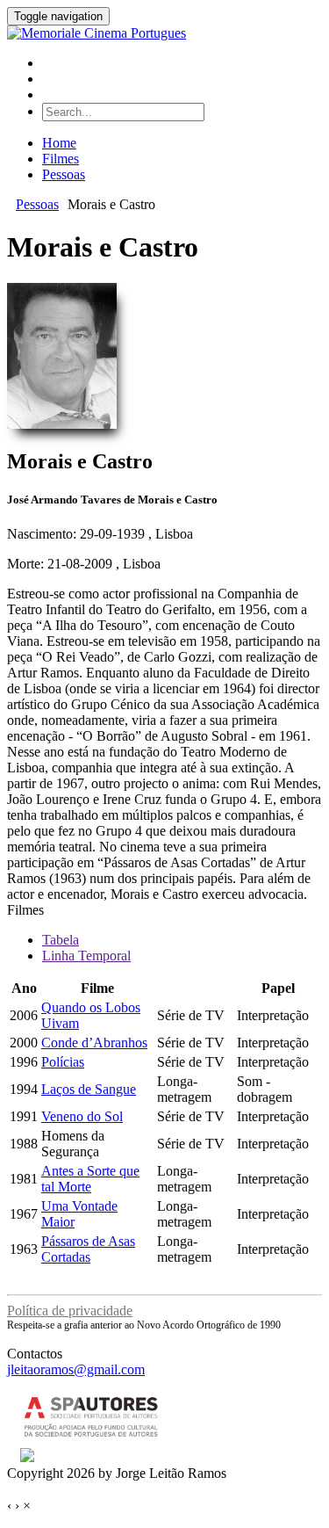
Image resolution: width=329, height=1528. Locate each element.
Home (59, 142)
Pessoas (63, 174)
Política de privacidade (69, 1310)
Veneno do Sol (82, 1116)
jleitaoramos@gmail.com (76, 1369)
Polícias (62, 1061)
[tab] (60, 939)
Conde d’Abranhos (94, 1042)
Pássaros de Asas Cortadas (88, 1249)
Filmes (60, 158)
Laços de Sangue (88, 1089)
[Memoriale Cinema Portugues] (96, 32)
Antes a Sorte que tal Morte (90, 1178)
